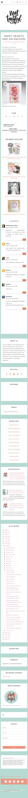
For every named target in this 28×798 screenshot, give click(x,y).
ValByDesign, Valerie (12, 225)
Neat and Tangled (8, 790)
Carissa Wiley (14, 425)
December (9, 548)
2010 (6, 639)
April (7, 565)
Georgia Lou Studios (5, 791)
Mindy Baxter (14, 446)
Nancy (7, 243)
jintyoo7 (8, 270)
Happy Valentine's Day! (12, 608)
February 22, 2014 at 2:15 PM (11, 272)
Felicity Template (16, 790)
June (7, 561)
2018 (6, 536)
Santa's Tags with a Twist (13, 619)
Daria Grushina (14, 432)
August (8, 556)
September (9, 554)
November (9, 550)
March (8, 568)
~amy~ (8, 258)
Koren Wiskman (14, 442)
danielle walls (14, 453)
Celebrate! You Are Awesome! (14, 628)
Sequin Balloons (10, 579)
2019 (6, 534)
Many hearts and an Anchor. (13, 585)
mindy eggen (14, 456)
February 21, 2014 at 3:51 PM (11, 227)
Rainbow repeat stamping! (13, 617)
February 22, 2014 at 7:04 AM (11, 259)
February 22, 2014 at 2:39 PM (11, 286)
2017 (6, 539)
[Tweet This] (6, 116)
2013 (6, 632)
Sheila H (8, 284)
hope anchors (7, 42)
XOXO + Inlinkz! (10, 572)
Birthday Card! (10, 581)
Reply (24, 239)
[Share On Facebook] (10, 116)
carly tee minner (14, 449)
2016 (6, 541)
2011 (6, 637)
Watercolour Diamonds (12, 615)
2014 (6, 545)
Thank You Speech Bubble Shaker (15, 621)
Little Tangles (6, 676)
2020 (6, 532)
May (7, 563)
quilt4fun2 (9, 296)
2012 (6, 635)
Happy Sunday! (10, 583)
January (8, 630)
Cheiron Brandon (14, 428)
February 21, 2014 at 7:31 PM (11, 245)
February (8, 570)
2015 (6, 543)
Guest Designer (14, 435)
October (8, 552)
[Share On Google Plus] (14, 116)
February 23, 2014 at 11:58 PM (12, 298)
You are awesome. (10, 576)
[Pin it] (18, 116)
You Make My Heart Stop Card (14, 574)
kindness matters (19, 42)
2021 (6, 530)
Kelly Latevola (14, 439)
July (7, 559)
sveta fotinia (14, 460)
